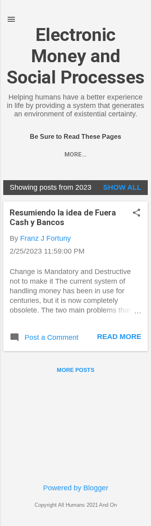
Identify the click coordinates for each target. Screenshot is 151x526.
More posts (75, 370)
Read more (119, 337)
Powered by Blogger (75, 488)
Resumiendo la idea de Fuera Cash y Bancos (63, 217)
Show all (122, 187)
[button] (136, 213)
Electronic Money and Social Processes (75, 56)
